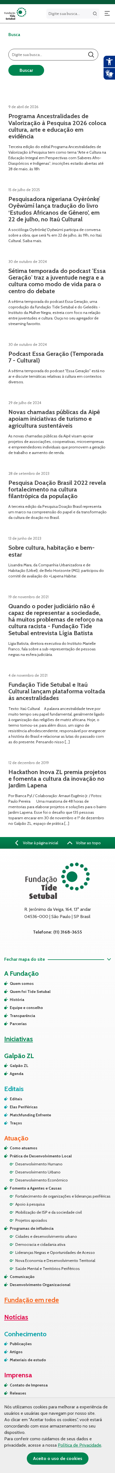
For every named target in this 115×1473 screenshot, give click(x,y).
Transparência (22, 1016)
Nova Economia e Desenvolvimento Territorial (55, 1260)
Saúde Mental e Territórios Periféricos (47, 1269)
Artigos (16, 1352)
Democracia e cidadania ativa (40, 1244)
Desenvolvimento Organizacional (40, 1285)
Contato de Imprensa (29, 1385)
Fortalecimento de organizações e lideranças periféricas (63, 1196)
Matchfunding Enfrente (30, 1115)
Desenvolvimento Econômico (41, 1180)
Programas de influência (32, 1228)
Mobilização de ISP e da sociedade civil (48, 1212)
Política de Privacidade (79, 1445)
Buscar (26, 70)
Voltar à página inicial (40, 843)
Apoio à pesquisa (30, 1204)
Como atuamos (23, 1148)
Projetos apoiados (31, 1220)
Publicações (21, 1344)
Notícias (16, 1317)
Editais (16, 1099)
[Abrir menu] (107, 14)
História (17, 1000)
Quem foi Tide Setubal (30, 991)
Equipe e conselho (26, 1008)
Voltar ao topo (88, 843)
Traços (16, 1123)
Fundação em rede (31, 1300)
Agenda (16, 1074)
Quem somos (22, 983)
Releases (18, 1393)
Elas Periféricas (24, 1107)
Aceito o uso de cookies (57, 1458)
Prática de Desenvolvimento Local (41, 1156)
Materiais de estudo (28, 1360)
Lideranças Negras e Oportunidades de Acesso (55, 1252)
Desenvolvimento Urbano (38, 1172)
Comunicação (22, 1277)
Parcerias (18, 1024)
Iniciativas (18, 1039)
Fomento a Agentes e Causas (36, 1188)
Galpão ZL (19, 1066)
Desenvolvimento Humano (39, 1164)
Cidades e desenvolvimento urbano (46, 1236)
